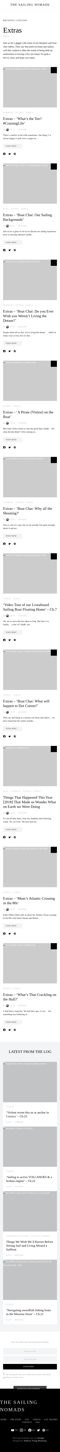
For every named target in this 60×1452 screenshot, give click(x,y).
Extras (19, 112)
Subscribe (28, 1366)
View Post (11, 146)
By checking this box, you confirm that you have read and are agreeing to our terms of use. (27, 1375)
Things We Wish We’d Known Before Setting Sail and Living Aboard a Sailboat (29, 1245)
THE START (15, 1419)
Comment (8, 112)
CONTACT (27, 1422)
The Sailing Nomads (30, 4)
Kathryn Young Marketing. (35, 1441)
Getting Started (40, 1236)
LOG (27, 1419)
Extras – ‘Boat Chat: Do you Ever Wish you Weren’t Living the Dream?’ (28, 316)
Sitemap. (41, 1438)
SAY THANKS (51, 1419)
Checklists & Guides (17, 1236)
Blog (6, 209)
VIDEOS (37, 1419)
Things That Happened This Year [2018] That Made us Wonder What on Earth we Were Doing (29, 802)
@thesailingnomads (28, 1389)
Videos (29, 112)
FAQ (38, 1422)
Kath (12, 129)
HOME (4, 1419)
